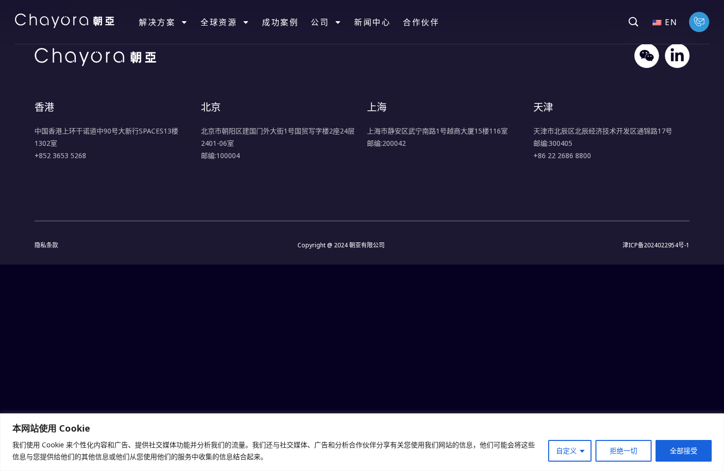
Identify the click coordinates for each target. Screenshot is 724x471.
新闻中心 (372, 22)
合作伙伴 (421, 22)
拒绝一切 (623, 450)
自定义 (566, 450)
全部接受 (683, 450)
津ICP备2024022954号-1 (656, 245)
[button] (633, 22)
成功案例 (280, 22)
